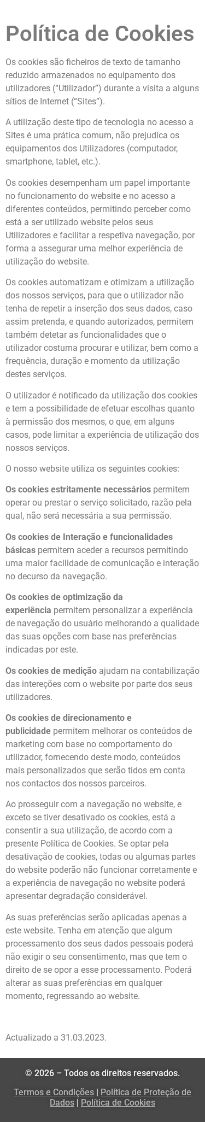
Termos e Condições (54, 1092)
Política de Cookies (118, 1102)
